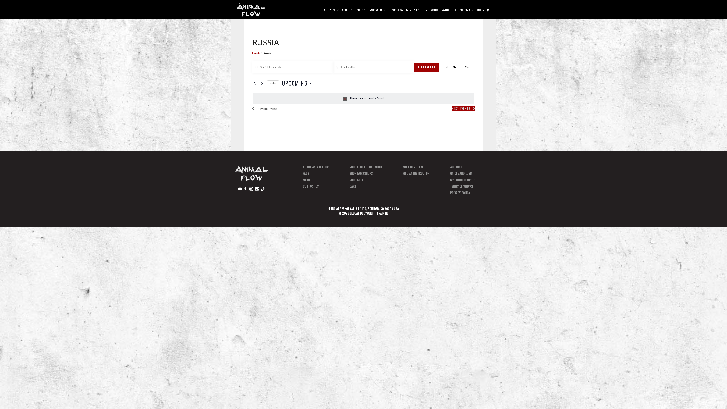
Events (256, 53)
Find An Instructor (416, 173)
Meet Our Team (413, 167)
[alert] (363, 98)
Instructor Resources (455, 10)
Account (456, 167)
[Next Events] (262, 83)
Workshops (377, 10)
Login (480, 10)
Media (306, 180)
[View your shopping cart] (488, 10)
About (346, 10)
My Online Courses (462, 180)
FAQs (306, 173)
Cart (352, 186)
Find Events (426, 67)
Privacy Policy (460, 192)
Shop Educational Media (365, 167)
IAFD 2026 (329, 10)
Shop (360, 10)
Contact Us (311, 186)
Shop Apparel (358, 180)
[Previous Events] (254, 83)
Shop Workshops (361, 173)
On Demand (431, 10)
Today (273, 83)
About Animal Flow (316, 167)
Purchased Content (404, 10)
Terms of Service (461, 186)
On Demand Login (461, 173)
